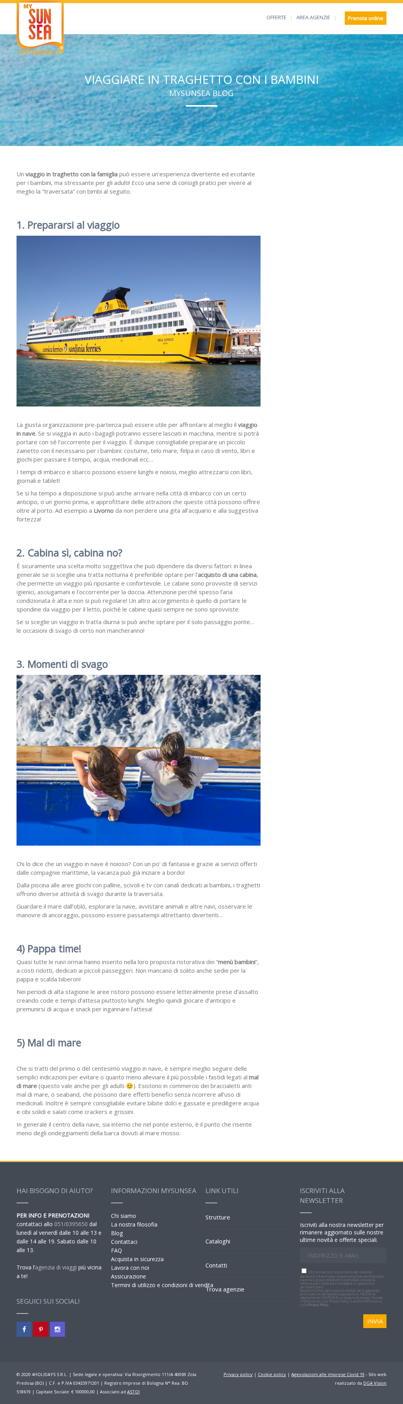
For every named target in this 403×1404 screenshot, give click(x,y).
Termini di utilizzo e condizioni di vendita (162, 1285)
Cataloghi (217, 1241)
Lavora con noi (130, 1267)
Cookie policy (272, 1374)
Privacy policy (238, 1374)
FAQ (116, 1250)
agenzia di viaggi (56, 1267)
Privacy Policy (318, 1304)
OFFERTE (276, 17)
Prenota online (365, 18)
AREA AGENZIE (313, 17)
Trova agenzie (224, 1289)
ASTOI (133, 1392)
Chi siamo (123, 1215)
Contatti (216, 1265)
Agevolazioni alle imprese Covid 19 (327, 1374)
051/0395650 (71, 1224)
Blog (117, 1233)
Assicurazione (128, 1276)
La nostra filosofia (134, 1224)
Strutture (217, 1217)
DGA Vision (374, 1383)
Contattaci (124, 1241)
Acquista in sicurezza (137, 1259)
